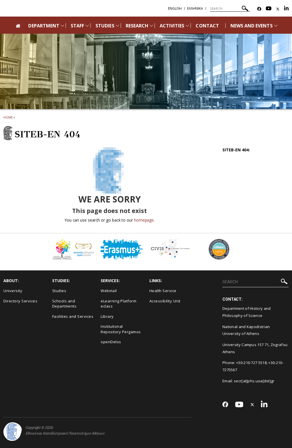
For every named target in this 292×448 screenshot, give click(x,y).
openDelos (111, 341)
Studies (59, 290)
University (12, 290)
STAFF (77, 26)
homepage (144, 220)
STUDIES (105, 26)
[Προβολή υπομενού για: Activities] (187, 25)
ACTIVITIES (172, 26)
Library (107, 316)
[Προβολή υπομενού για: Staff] (87, 25)
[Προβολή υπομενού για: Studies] (117, 25)
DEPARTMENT (43, 26)
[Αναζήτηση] (245, 9)
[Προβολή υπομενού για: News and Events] (276, 25)
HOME (8, 117)
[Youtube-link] (268, 9)
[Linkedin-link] (286, 9)
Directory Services (20, 301)
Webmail (109, 290)
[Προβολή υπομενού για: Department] (62, 25)
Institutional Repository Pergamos (121, 329)
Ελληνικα (195, 8)
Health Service (163, 290)
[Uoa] (12, 431)
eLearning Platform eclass (118, 303)
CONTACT (207, 26)
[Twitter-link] (277, 9)
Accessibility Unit (165, 301)
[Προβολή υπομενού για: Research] (151, 25)
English (175, 8)
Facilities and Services (73, 316)
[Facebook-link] (259, 9)
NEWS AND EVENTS (251, 26)
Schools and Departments (64, 303)
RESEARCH (137, 26)
